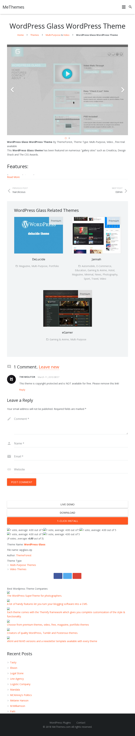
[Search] (130, 7)
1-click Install (67, 521)
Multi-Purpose (53, 35)
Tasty (13, 662)
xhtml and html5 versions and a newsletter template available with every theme (52, 641)
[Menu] (123, 7)
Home (20, 35)
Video (66, 35)
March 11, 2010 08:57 (48, 377)
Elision (13, 667)
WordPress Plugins (60, 722)
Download (67, 512)
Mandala (15, 689)
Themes (34, 35)
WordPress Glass (34, 544)
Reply (22, 389)
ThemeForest (23, 555)
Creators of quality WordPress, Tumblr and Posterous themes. (42, 633)
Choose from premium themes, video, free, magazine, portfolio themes (48, 624)
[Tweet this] (67, 576)
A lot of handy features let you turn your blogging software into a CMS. (47, 604)
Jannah (96, 259)
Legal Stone (17, 673)
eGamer (67, 332)
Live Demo (67, 504)
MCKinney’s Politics (21, 695)
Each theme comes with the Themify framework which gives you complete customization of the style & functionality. (66, 614)
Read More (13, 177)
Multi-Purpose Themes (23, 565)
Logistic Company (20, 684)
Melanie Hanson (19, 700)
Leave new (49, 367)
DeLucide (38, 259)
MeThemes (13, 7)
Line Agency (17, 678)
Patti (12, 711)
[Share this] (58, 576)
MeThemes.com (61, 726)
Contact (80, 722)
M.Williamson (17, 706)
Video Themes (18, 569)
